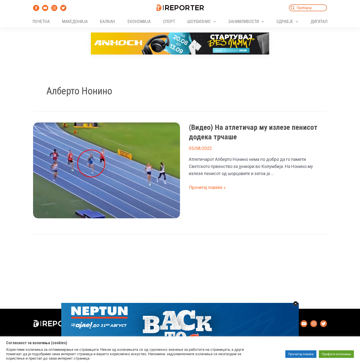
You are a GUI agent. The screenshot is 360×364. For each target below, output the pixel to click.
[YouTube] (45, 8)
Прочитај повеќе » (207, 187)
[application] (213, 21)
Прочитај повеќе (300, 354)
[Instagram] (54, 8)
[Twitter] (63, 8)
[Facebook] (36, 8)
